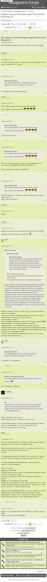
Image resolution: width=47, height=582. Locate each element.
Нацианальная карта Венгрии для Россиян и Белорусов (25, 565)
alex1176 (7, 547)
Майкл (3, 432)
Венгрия (31, 11)
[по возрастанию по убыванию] (23, 533)
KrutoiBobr (8, 556)
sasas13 (3, 52)
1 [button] (21, 27)
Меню (4, 7)
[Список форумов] (23, 4)
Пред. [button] (19, 27)
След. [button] (42, 27)
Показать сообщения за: (18, 528)
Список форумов (7, 11)
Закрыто (5, 24)
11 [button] (27, 27)
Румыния (31, 547)
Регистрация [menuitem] (37, 7)
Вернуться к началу (45, 49)
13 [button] (32, 27)
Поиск (31, 24)
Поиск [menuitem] (10, 7)
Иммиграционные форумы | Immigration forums (20, 11)
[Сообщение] (1, 42)
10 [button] (25, 27)
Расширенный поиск (34, 24)
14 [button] (35, 27)
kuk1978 (7, 566)
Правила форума (6, 20)
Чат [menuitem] (16, 7)
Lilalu (6, 552)
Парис (6, 239)
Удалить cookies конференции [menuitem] (37, 575)
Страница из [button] (15, 27)
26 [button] (39, 27)
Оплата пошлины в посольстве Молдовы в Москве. (23, 555)
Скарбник (8, 391)
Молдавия (32, 556)
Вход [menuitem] (44, 7)
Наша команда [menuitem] (22, 575)
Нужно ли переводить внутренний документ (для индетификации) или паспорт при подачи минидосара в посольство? (25, 543)
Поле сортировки (17, 530)
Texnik (7, 563)
